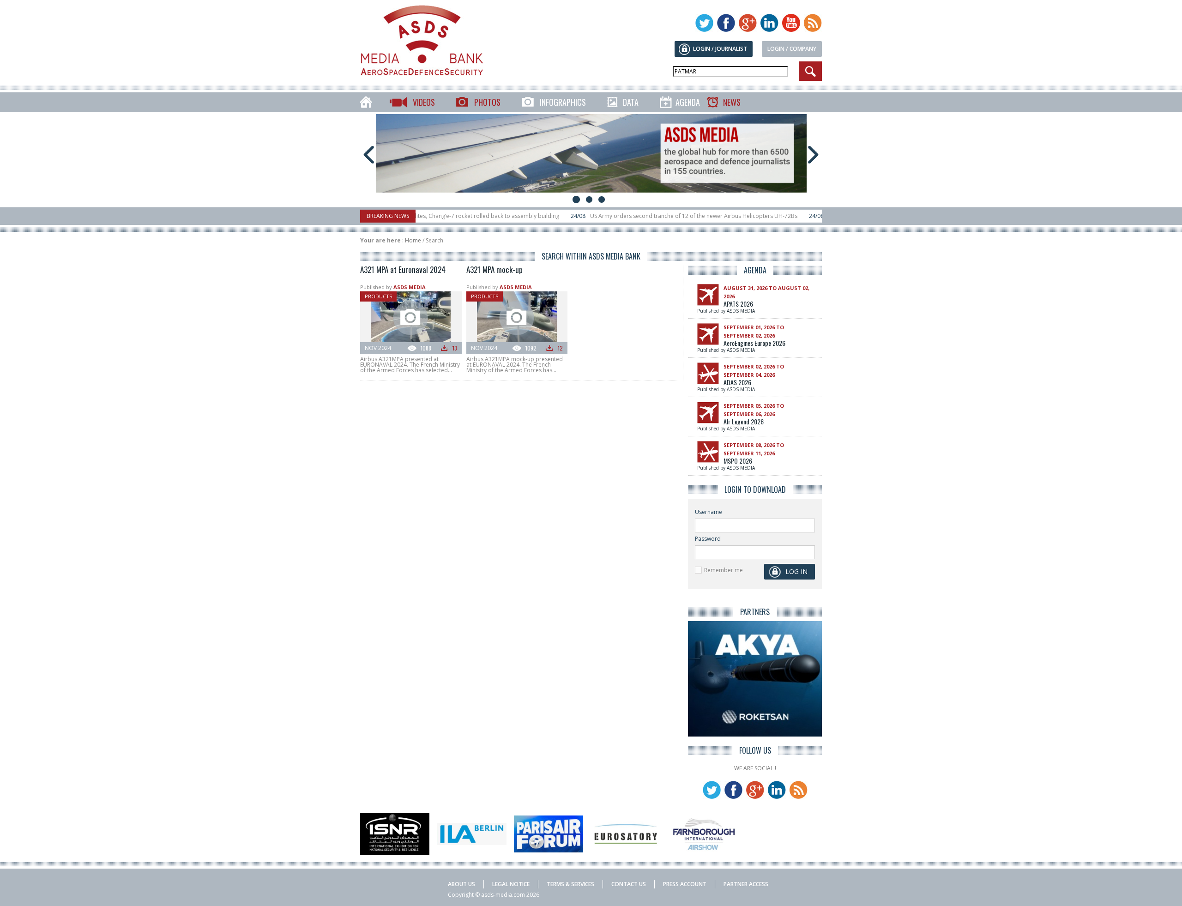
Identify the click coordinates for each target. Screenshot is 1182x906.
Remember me (723, 570)
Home (413, 240)
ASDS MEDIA (409, 287)
